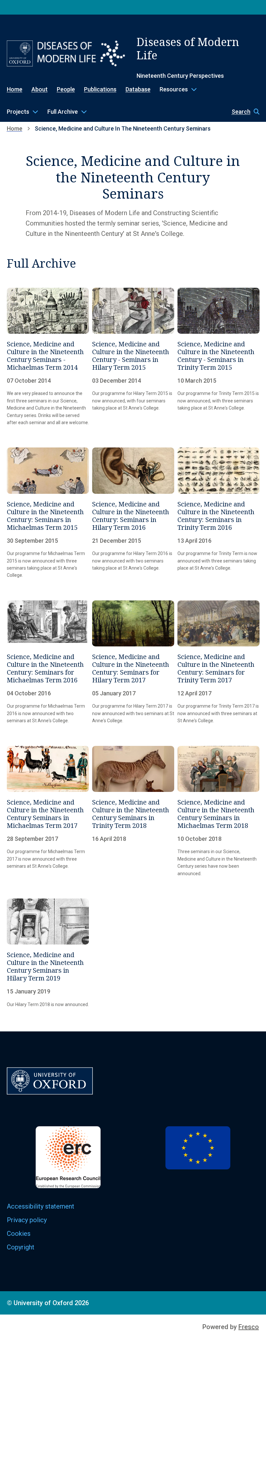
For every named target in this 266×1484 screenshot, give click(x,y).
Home (14, 89)
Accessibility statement (40, 1206)
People (66, 89)
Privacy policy (27, 1220)
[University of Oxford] (20, 53)
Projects (18, 111)
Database (138, 89)
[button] (242, 112)
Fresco (248, 1327)
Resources (174, 89)
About (39, 89)
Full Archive (62, 111)
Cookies (18, 1233)
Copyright (20, 1247)
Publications (100, 89)
